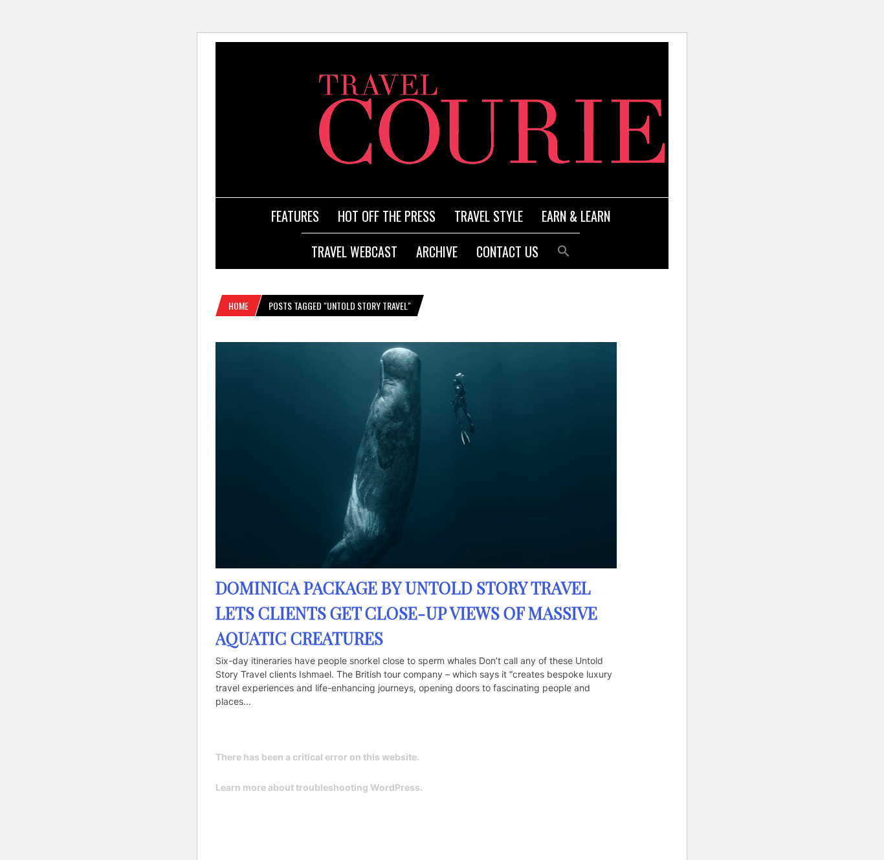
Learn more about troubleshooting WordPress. (319, 787)
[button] (563, 249)
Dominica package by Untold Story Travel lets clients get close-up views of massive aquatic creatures (406, 612)
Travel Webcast (354, 251)
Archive (437, 251)
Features (295, 216)
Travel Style (488, 216)
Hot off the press (387, 216)
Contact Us (507, 251)
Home (238, 305)
